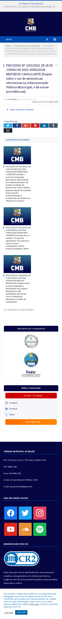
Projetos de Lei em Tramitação (45, 102)
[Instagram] (39, 512)
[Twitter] (25, 512)
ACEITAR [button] (21, 612)
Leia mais (34, 604)
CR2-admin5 (12, 99)
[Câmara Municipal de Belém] (31, 24)
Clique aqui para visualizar (22, 109)
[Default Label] (10, 529)
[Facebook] (10, 512)
